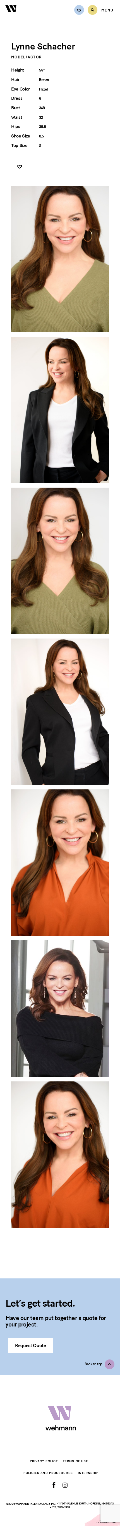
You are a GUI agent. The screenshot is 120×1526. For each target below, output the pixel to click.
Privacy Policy (44, 1461)
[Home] (11, 15)
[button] (99, 1364)
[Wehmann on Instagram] (65, 1485)
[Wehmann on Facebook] (54, 1485)
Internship (88, 1473)
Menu (107, 10)
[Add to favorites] (19, 167)
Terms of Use (75, 1461)
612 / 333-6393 (61, 1507)
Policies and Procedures (48, 1473)
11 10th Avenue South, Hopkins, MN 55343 (86, 1503)
